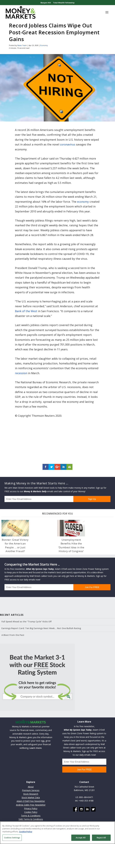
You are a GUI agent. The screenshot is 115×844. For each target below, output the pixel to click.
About (31, 786)
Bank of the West (26, 311)
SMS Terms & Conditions (31, 819)
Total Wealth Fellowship (63, 2)
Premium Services (30, 790)
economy (83, 201)
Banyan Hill (46, 2)
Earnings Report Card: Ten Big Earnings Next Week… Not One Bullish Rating (41, 628)
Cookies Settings (12, 837)
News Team (22, 45)
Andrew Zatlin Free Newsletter (31, 804)
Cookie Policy (30, 812)
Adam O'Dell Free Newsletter (31, 801)
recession (21, 373)
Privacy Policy (30, 808)
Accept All (81, 837)
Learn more (35, 747)
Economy (44, 45)
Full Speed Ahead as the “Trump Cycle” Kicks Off (26, 621)
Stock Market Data (31, 797)
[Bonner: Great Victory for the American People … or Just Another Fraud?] (15, 528)
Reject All (101, 837)
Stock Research (30, 793)
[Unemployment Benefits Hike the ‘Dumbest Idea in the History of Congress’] (71, 528)
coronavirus (67, 144)
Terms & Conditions (30, 815)
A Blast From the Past (12, 635)
